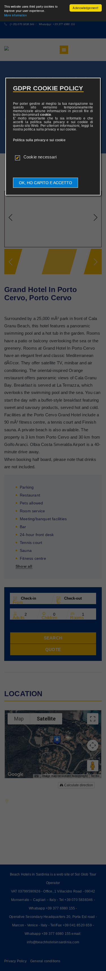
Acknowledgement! (85, 8)
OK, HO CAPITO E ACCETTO (45, 182)
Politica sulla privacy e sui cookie (39, 140)
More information (15, 15)
